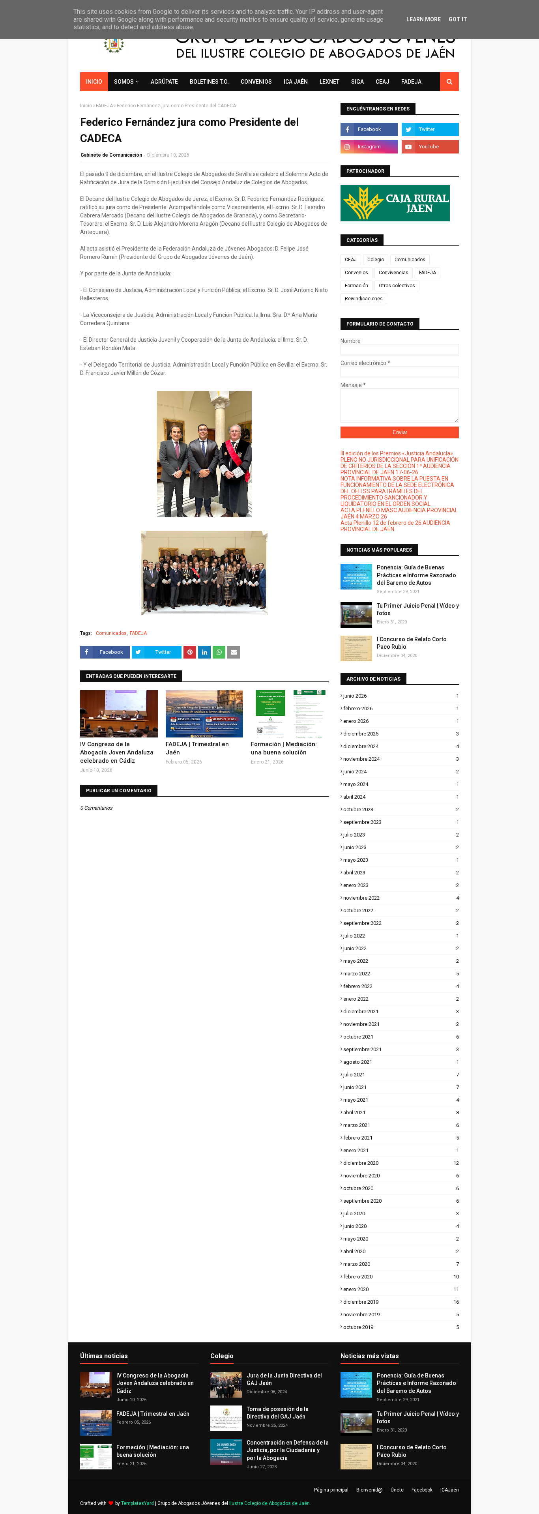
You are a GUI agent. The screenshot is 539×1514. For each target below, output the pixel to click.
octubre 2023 (401, 809)
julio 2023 (401, 835)
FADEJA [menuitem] (411, 82)
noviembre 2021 (401, 1024)
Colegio (375, 259)
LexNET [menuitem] (329, 82)
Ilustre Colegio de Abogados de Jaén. (270, 1503)
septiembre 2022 (401, 923)
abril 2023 (401, 873)
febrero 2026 (401, 708)
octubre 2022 (401, 910)
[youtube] (430, 146)
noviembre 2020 (401, 1176)
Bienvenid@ (369, 1490)
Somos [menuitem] (124, 82)
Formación (356, 285)
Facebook (422, 1490)
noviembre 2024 (401, 759)
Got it (458, 19)
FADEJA (104, 106)
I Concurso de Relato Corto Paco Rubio (412, 643)
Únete (397, 1490)
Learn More (423, 19)
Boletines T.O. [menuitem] (209, 82)
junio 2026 (401, 696)
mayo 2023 (401, 860)
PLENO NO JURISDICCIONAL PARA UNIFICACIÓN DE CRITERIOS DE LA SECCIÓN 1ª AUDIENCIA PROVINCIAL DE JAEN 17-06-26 (400, 466)
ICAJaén (449, 1490)
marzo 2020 (401, 1264)
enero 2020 (401, 1289)
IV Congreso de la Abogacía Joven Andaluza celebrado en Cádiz (116, 752)
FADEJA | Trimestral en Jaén (197, 748)
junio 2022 (401, 948)
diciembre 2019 (401, 1302)
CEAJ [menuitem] (382, 82)
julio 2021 (401, 1075)
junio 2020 (401, 1226)
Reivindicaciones (364, 298)
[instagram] (369, 146)
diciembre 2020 (401, 1163)
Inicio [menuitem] (94, 82)
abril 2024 (401, 797)
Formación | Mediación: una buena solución (284, 748)
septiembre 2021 (401, 1049)
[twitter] (430, 129)
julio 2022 (401, 936)
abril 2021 (401, 1112)
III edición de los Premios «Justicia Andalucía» (397, 453)
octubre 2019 (401, 1327)
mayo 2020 (401, 1239)
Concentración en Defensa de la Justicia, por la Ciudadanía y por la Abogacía (288, 1450)
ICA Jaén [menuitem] (296, 82)
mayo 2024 (401, 784)
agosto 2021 (401, 1062)
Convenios (356, 272)
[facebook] (369, 129)
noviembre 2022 (401, 898)
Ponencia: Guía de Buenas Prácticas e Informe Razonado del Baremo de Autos (416, 575)
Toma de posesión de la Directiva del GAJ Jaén (278, 1413)
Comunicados (111, 633)
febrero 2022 (401, 986)
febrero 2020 (401, 1277)
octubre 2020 (401, 1188)
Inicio (86, 106)
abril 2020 (401, 1251)
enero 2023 (401, 885)
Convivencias (393, 272)
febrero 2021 (401, 1138)
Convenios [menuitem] (256, 82)
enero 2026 (401, 721)
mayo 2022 (401, 961)
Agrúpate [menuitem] (164, 82)
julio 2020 (401, 1213)
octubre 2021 (401, 1037)
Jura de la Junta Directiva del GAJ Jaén (284, 1379)
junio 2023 (401, 847)
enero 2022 (401, 999)
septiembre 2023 (401, 822)
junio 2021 (401, 1087)
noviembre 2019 (401, 1314)
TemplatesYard (137, 1503)
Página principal (331, 1490)
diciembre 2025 (401, 734)
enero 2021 (401, 1150)
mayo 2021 (401, 1100)
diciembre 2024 (401, 746)
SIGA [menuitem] (357, 82)
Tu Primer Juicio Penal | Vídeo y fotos (418, 610)
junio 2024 (401, 772)
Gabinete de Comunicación (111, 155)
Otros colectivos (397, 285)
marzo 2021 (401, 1125)
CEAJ (351, 259)
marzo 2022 (401, 974)
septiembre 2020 (401, 1201)
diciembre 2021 (401, 1011)
